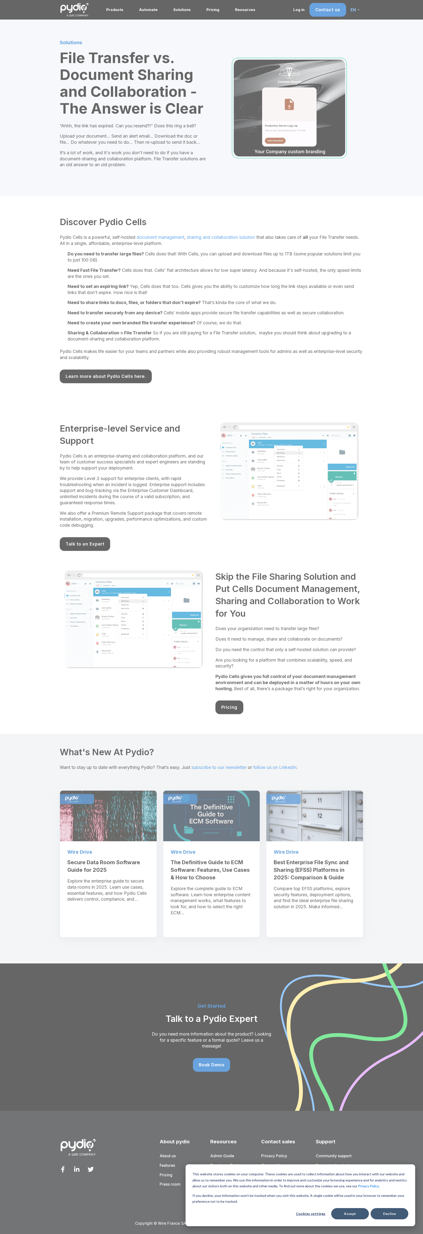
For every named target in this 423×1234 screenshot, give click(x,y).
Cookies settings (311, 1214)
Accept (350, 1214)
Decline (389, 1214)
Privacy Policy (368, 1186)
